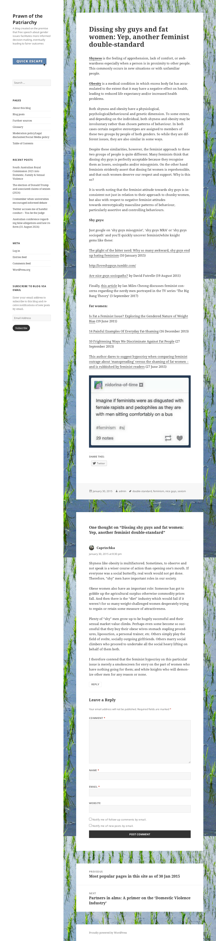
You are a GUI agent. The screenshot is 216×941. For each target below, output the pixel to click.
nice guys (170, 491)
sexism (182, 491)
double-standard (142, 491)
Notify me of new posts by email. (113, 826)
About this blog (22, 108)
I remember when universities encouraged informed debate (31, 201)
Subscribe (21, 328)
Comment (97, 718)
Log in (16, 251)
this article (109, 286)
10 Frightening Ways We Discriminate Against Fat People (131, 341)
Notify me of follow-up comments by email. (119, 819)
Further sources (22, 120)
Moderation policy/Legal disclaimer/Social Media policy (31, 135)
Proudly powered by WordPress (108, 932)
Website (95, 803)
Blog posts (18, 114)
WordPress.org (21, 270)
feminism (158, 491)
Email (94, 786)
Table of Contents (23, 143)
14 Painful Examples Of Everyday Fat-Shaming (124, 331)
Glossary (18, 127)
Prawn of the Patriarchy (28, 19)
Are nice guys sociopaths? (108, 275)
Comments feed (22, 263)
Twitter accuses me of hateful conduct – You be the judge (30, 211)
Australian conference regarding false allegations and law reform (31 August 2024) (32, 223)
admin (122, 491)
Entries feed (20, 257)
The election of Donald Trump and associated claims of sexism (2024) (31, 188)
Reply (95, 684)
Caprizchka (106, 548)
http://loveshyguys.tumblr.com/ (112, 265)
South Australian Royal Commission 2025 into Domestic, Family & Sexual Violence (29, 173)
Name (94, 770)
